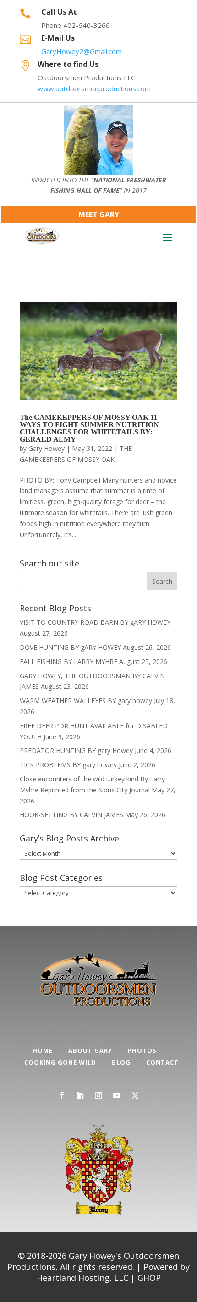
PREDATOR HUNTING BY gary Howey (76, 750)
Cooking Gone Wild (60, 1062)
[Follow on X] (135, 1095)
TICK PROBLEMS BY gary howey (68, 764)
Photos (142, 1050)
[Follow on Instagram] (98, 1095)
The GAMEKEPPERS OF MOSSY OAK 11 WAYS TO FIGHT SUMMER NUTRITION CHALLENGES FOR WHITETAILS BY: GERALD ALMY (89, 428)
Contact (162, 1062)
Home (43, 1050)
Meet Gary (98, 214)
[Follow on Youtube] (116, 1095)
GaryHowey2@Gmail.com (81, 51)
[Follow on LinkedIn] (80, 1095)
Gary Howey (46, 448)
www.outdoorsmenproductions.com (94, 88)
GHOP (149, 1277)
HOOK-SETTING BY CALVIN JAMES (71, 814)
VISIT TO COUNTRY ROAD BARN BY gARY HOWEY (95, 622)
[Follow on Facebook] (62, 1095)
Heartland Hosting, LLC (82, 1277)
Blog (121, 1062)
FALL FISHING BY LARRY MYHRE (68, 661)
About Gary (90, 1050)
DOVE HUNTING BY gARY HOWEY (70, 647)
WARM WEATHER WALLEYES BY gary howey (86, 700)
